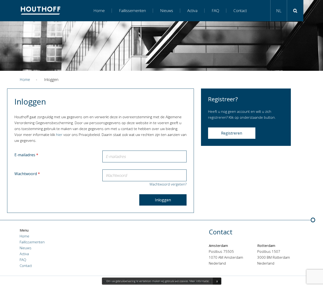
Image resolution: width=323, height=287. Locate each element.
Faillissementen (132, 10)
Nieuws (166, 10)
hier (59, 134)
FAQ (215, 10)
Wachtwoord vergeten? (168, 184)
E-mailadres (26, 154)
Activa (192, 10)
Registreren (231, 133)
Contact (240, 10)
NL (278, 10)
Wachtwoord (27, 173)
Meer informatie (199, 281)
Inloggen (163, 200)
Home (99, 10)
